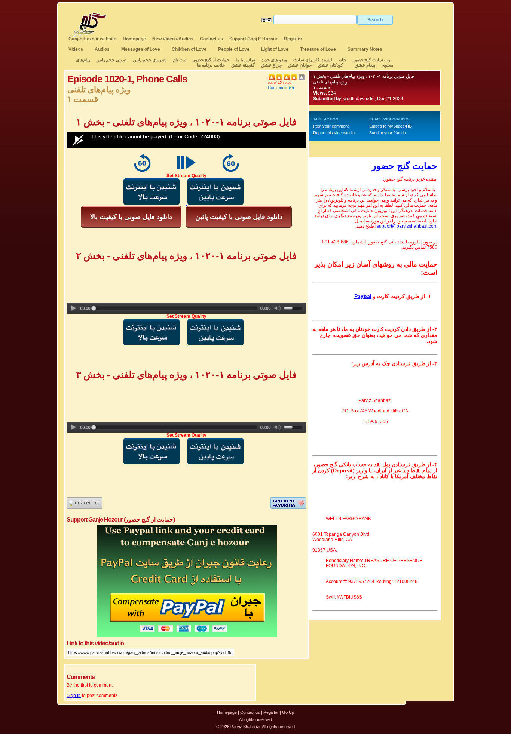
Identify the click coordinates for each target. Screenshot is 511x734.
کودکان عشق (330, 65)
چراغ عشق (271, 65)
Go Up (288, 712)
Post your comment (331, 126)
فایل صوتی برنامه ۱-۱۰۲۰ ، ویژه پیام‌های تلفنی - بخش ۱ (363, 76)
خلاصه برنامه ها (211, 65)
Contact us (211, 39)
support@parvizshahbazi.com (407, 226)
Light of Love (274, 49)
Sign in (74, 695)
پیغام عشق (365, 65)
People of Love (234, 49)
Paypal (362, 296)
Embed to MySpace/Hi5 (390, 126)
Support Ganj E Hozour (253, 39)
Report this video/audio (334, 132)
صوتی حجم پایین (110, 59)
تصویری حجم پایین (149, 59)
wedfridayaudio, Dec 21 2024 (373, 98)
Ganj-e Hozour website (92, 39)
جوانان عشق (300, 65)
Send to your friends (387, 132)
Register (293, 39)
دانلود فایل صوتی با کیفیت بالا (131, 217)
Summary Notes (365, 49)
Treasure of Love (318, 49)
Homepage (134, 39)
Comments (278, 87)
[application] (186, 140)
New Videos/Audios (172, 39)
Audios (102, 49)
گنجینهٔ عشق (243, 65)
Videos (75, 49)
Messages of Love (140, 49)
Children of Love (189, 49)
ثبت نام (179, 59)
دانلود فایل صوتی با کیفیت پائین (238, 217)
